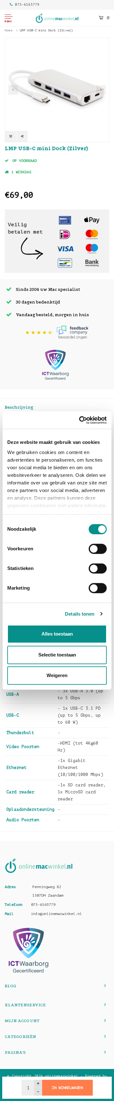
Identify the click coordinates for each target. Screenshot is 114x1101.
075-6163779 (27, 5)
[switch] (98, 549)
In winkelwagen (67, 1087)
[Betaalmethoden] (65, 220)
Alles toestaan (57, 634)
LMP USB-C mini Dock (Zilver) (46, 30)
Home (8, 30)
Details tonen (79, 614)
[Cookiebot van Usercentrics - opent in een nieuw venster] (80, 420)
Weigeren (57, 675)
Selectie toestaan (57, 654)
